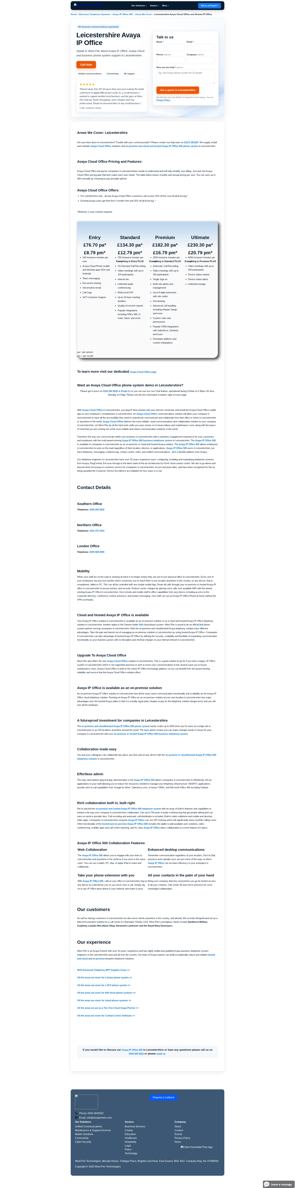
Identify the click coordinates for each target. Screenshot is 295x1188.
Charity (129, 1124)
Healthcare (131, 1132)
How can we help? (169, 64)
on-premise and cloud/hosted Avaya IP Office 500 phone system (116, 720)
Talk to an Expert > (209, 5)
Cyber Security (83, 1135)
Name (160, 38)
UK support (129, 74)
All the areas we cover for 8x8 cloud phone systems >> (106, 986)
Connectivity (113, 74)
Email (190, 38)
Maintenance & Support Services (93, 1124)
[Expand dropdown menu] (146, 6)
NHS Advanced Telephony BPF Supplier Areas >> (103, 963)
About (178, 1120)
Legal (128, 1139)
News (178, 1135)
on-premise (99, 952)
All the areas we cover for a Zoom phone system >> (104, 971)
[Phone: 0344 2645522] (76, 1107)
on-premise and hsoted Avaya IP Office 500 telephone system (128, 802)
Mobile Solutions (84, 1128)
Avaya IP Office (136, 814)
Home (74, 14)
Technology (131, 1147)
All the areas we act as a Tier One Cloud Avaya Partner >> (108, 1001)
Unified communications (90, 74)
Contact (179, 1124)
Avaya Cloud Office (100, 140)
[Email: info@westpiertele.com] (76, 1111)
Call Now (86, 64)
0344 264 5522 (136, 1047)
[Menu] (88, 6)
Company (195, 51)
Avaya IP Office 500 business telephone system (147, 434)
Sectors (153, 5)
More (164, 5)
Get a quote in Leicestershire (177, 87)
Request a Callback (163, 1091)
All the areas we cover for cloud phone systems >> (104, 994)
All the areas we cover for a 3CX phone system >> (103, 979)
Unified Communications (88, 1120)
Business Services (135, 1120)
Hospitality (130, 1135)
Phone (163, 51)
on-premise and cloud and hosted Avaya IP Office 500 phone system (162, 140)
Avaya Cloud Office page (143, 365)
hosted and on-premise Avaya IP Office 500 (125, 817)
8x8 (141, 618)
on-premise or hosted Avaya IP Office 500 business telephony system (151, 727)
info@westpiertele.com (99, 1111)
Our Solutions (138, 5)
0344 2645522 (96, 1107)
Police (128, 1143)
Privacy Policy (163, 97)
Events (178, 1128)
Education (130, 1128)
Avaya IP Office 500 (205, 434)
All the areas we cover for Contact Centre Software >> (106, 1009)
